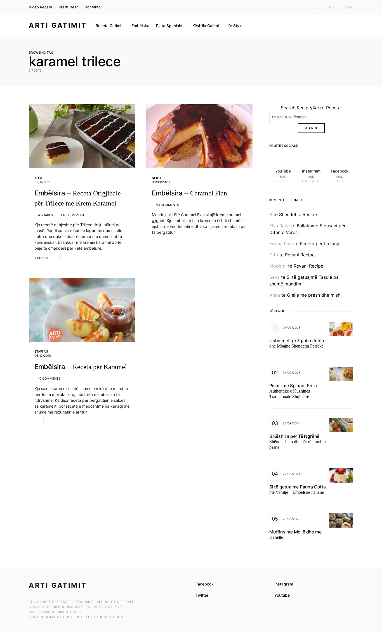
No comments (167, 205)
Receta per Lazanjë (320, 243)
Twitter (201, 595)
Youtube (282, 595)
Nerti (156, 178)
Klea (38, 178)
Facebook (204, 584)
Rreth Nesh (69, 7)
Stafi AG (41, 351)
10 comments (49, 379)
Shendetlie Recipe (298, 214)
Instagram (283, 584)
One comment (72, 215)
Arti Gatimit (58, 25)
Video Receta (40, 7)
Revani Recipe (300, 255)
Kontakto (93, 7)
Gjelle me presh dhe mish (313, 295)
